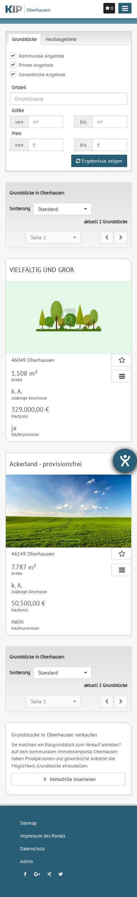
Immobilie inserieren (72, 779)
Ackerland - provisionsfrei (45, 464)
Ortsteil (19, 87)
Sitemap (28, 823)
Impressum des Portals (42, 835)
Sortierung (19, 208)
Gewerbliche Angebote (42, 74)
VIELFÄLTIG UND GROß (41, 270)
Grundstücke (24, 39)
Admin (26, 861)
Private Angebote (36, 65)
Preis (16, 133)
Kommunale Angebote (41, 56)
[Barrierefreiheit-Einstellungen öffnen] (125, 461)
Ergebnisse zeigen (101, 161)
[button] (62, 209)
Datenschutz (32, 848)
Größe (18, 110)
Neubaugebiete (61, 39)
